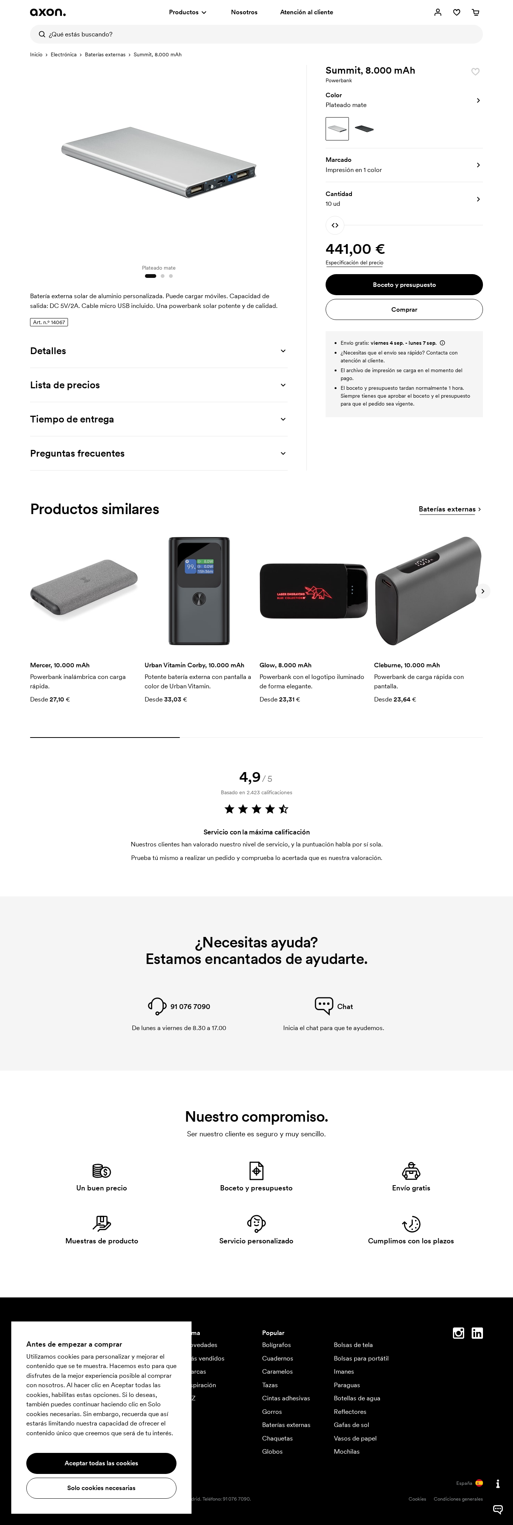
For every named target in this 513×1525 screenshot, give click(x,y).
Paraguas (347, 1385)
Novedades (201, 1345)
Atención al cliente (306, 12)
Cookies (417, 1499)
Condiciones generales (458, 1499)
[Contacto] (498, 1483)
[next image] (280, 160)
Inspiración (200, 1385)
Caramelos (277, 1371)
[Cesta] (475, 12)
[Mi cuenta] (437, 12)
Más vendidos (205, 1358)
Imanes (344, 1371)
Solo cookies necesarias (101, 1488)
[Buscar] (39, 34)
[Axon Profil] (48, 12)
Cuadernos (277, 1358)
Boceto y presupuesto (404, 285)
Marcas (195, 1371)
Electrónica (64, 54)
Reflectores (350, 1411)
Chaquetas (277, 1438)
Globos (272, 1451)
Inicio (36, 54)
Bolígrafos (276, 1345)
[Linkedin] (477, 1334)
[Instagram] (458, 1334)
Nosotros (244, 12)
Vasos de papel (355, 1438)
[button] (404, 100)
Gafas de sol (351, 1425)
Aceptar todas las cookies (101, 1463)
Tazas (270, 1385)
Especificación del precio (354, 262)
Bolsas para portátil (361, 1358)
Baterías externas (105, 54)
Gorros (272, 1411)
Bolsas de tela (353, 1345)
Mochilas (347, 1451)
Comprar (404, 309)
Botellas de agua (357, 1398)
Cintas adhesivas (286, 1398)
